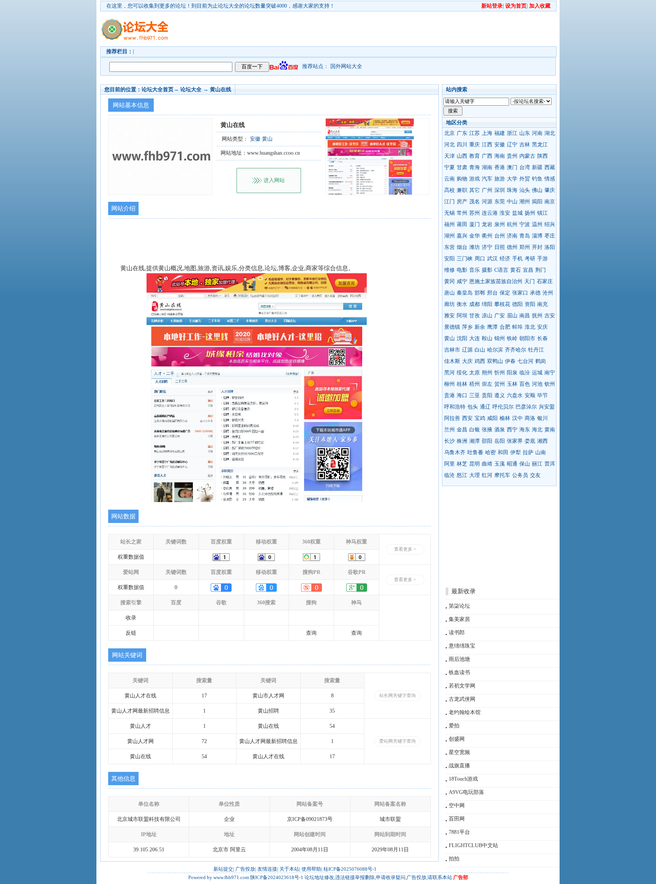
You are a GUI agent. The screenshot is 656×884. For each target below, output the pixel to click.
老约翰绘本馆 (465, 712)
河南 (537, 133)
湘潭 (474, 441)
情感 (549, 179)
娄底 (530, 441)
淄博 (537, 236)
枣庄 (549, 236)
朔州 (487, 372)
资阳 (530, 304)
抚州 (537, 315)
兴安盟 (547, 407)
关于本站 (289, 869)
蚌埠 (517, 327)
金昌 (462, 429)
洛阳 (549, 247)
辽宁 (512, 144)
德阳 (517, 304)
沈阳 (462, 338)
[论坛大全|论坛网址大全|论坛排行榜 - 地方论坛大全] (134, 23)
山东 (524, 133)
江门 (449, 201)
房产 (462, 201)
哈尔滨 (495, 350)
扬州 (530, 213)
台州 (499, 236)
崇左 (487, 384)
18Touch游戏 (463, 779)
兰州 (449, 429)
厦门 (474, 224)
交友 (535, 475)
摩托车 (502, 475)
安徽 (499, 144)
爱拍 (454, 726)
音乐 (474, 270)
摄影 (487, 270)
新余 (480, 327)
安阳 (449, 258)
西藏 (549, 167)
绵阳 (487, 304)
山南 (540, 452)
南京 (549, 201)
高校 (449, 190)
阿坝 (462, 315)
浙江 (512, 133)
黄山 (449, 338)
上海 (487, 133)
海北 (537, 429)
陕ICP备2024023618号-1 (276, 877)
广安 (499, 315)
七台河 (525, 361)
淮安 (505, 213)
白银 (474, 429)
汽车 (487, 179)
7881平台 (459, 832)
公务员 (520, 475)
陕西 (542, 156)
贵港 (449, 395)
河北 (449, 144)
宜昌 (528, 270)
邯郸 (480, 293)
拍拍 (454, 859)
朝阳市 (527, 338)
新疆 (537, 167)
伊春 (510, 361)
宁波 (524, 224)
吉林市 (452, 350)
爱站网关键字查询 (397, 741)
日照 (499, 247)
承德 (535, 293)
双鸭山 (495, 361)
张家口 (520, 293)
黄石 (515, 270)
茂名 (474, 201)
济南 (512, 236)
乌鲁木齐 (454, 452)
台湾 (524, 167)
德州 (512, 247)
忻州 (499, 372)
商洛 (530, 418)
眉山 (512, 315)
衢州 (487, 236)
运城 (537, 372)
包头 (472, 407)
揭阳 (537, 201)
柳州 (449, 384)
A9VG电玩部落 (466, 792)
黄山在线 (220, 89)
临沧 (449, 475)
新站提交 (223, 869)
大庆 (467, 361)
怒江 (462, 475)
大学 (512, 179)
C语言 (501, 270)
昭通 (512, 464)
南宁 (549, 372)
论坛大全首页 (157, 89)
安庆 (542, 327)
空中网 (457, 805)
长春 (542, 338)
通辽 (485, 407)
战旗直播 (459, 765)
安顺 (530, 395)
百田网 (457, 819)
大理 (474, 475)
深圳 (499, 190)
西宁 (512, 429)
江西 (487, 144)
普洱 (549, 464)
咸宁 (462, 281)
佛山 (537, 190)
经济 (505, 258)
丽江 (537, 464)
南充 (542, 304)
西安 (467, 418)
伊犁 (515, 452)
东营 (449, 247)
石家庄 (545, 281)
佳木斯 (452, 361)
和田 (503, 452)
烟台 (462, 247)
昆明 (474, 464)
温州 (537, 224)
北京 (449, 133)
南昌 (524, 315)
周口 (480, 258)
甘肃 (462, 167)
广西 (487, 156)
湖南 (487, 167)
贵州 (512, 156)
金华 (474, 236)
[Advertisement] (372, 29)
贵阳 (487, 395)
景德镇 (452, 327)
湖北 (549, 133)
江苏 (474, 133)
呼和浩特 (454, 407)
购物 (462, 179)
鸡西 (480, 361)
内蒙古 (527, 156)
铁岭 (512, 338)
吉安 (549, 315)
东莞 (499, 201)
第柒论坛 (459, 606)
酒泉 (499, 429)
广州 (487, 190)
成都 (474, 304)
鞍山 (487, 338)
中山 (512, 201)
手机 (517, 258)
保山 (524, 464)
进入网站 (274, 180)
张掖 (487, 429)
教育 (474, 156)
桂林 (462, 384)
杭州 (512, 224)
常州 (462, 213)
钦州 (549, 384)
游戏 (474, 179)
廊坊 (449, 304)
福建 (499, 133)
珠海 (512, 190)
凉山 (487, 315)
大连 (474, 338)
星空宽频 (459, 752)
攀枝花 (502, 304)
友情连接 (267, 869)
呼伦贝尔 (503, 407)
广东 (462, 133)
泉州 (499, 224)
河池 (537, 384)
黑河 (449, 372)
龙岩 (487, 224)
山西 (462, 156)
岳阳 (499, 441)
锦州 (499, 338)
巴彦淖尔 (526, 407)
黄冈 (449, 281)
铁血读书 (459, 672)
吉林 (524, 144)
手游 (542, 258)
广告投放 (245, 869)
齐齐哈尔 (515, 350)
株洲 (462, 441)
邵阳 (487, 441)
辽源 (467, 350)
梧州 (474, 384)
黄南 (549, 429)
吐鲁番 (475, 452)
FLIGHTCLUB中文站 (473, 845)
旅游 (499, 179)
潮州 (524, 201)
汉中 (517, 418)
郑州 (524, 247)
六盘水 (515, 395)
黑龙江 (540, 144)
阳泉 (512, 372)
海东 (524, 429)
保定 (505, 293)
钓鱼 (537, 179)
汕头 (524, 190)
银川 (542, 418)
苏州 (474, 213)
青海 (474, 167)
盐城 (517, 213)
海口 (462, 395)
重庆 (474, 144)
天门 (529, 281)
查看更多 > (405, 549)
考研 (530, 258)
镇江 (542, 213)
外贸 (524, 179)
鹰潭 (492, 327)
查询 (311, 633)
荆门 (540, 270)
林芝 (462, 464)
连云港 (490, 213)
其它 (474, 190)
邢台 (492, 293)
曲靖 (487, 464)
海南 (499, 156)
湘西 (542, 441)
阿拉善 (452, 418)
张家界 (515, 441)
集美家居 (459, 619)
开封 (537, 247)
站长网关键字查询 (397, 695)
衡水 (462, 304)
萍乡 (467, 327)
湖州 (449, 236)
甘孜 (474, 315)
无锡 (449, 213)
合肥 (505, 327)
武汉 (492, 258)
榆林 (505, 418)
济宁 (487, 247)
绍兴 (549, 224)
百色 (524, 384)
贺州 (499, 384)
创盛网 (457, 739)
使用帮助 (311, 869)
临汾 (524, 372)
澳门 (512, 167)
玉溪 (499, 464)
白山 (480, 350)
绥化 (462, 372)
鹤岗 (540, 361)
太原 (474, 372)
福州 (449, 224)
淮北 (530, 327)
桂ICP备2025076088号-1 (350, 869)
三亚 (474, 395)
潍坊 (474, 247)
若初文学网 (462, 686)
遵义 (499, 395)
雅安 (449, 315)
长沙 (449, 441)
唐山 (449, 293)
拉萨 (528, 452)
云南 (449, 179)
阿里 (449, 464)
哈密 (490, 452)
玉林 (512, 384)
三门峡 (465, 258)
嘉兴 (462, 236)
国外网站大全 (346, 66)
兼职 (462, 190)
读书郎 (457, 632)
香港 (499, 167)
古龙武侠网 (462, 699)
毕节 (542, 395)
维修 (449, 270)
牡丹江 (536, 350)
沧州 (547, 293)
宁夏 (449, 167)
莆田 (462, 224)
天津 (449, 156)
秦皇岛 (465, 293)
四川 (462, 144)
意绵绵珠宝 (462, 646)
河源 (487, 201)
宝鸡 (480, 418)
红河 (487, 475)
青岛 (524, 236)
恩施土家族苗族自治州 (495, 281)
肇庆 (549, 190)
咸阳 (492, 418)
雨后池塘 (459, 659)
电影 (462, 270)
